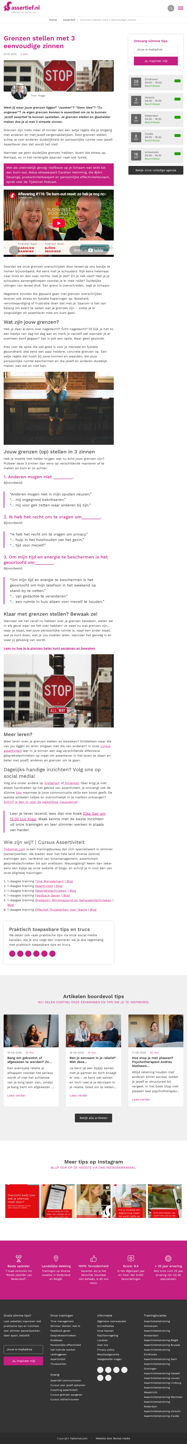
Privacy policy (105, 1349)
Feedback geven (60, 1330)
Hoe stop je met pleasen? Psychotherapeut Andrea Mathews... (152, 1062)
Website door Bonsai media (113, 1438)
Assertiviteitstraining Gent (160, 1359)
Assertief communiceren (65, 1380)
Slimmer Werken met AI (65, 1326)
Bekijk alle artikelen (93, 1117)
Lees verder (16, 1095)
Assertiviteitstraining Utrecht (162, 1411)
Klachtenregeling (107, 1335)
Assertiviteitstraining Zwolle (161, 1415)
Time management (62, 1321)
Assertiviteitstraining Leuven (162, 1378)
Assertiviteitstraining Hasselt (162, 1373)
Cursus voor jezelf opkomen (67, 1385)
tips (19, 792)
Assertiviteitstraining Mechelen (163, 1397)
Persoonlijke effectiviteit (65, 1344)
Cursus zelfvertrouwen (64, 1399)
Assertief (69, 19)
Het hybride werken (62, 1349)
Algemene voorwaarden (111, 1321)
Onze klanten (105, 1330)
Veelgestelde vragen (109, 1359)
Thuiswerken (58, 1363)
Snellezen (56, 1340)
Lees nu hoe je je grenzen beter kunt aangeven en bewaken (49, 648)
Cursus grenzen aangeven (66, 1394)
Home (53, 19)
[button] (22, 1201)
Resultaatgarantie (108, 1354)
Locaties (102, 1340)
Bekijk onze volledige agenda (156, 170)
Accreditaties (105, 1326)
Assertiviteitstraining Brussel (162, 1344)
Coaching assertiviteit (64, 1389)
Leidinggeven (58, 1354)
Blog (92, 909)
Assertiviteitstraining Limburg (162, 1382)
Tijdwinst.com (78, 1438)
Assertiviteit (57, 1359)
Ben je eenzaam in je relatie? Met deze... (93, 1060)
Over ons (102, 1344)
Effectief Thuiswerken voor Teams (61, 909)
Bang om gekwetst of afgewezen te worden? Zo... (29, 1060)
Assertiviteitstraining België (161, 1340)
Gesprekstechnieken (63, 1335)
